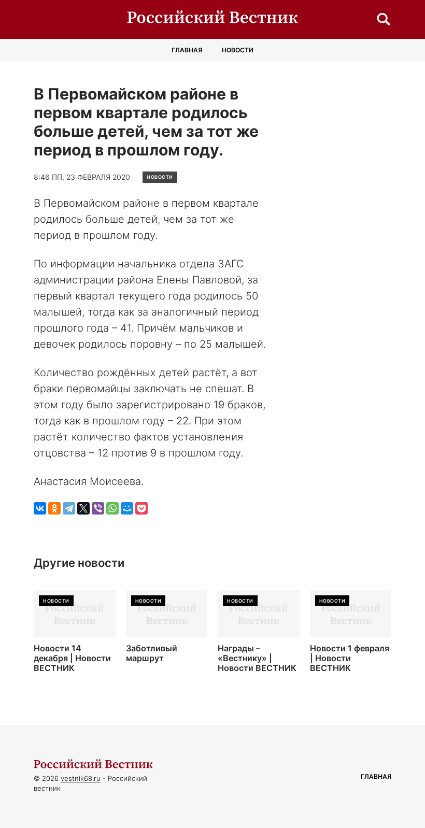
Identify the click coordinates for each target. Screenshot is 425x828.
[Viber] (98, 508)
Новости (237, 50)
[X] (83, 508)
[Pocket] (141, 508)
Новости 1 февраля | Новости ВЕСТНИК (349, 658)
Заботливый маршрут (151, 653)
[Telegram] (69, 508)
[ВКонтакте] (40, 508)
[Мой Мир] (127, 508)
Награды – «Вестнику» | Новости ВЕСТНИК (257, 658)
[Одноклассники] (54, 508)
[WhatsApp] (112, 508)
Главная (187, 50)
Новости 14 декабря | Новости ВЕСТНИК (72, 658)
